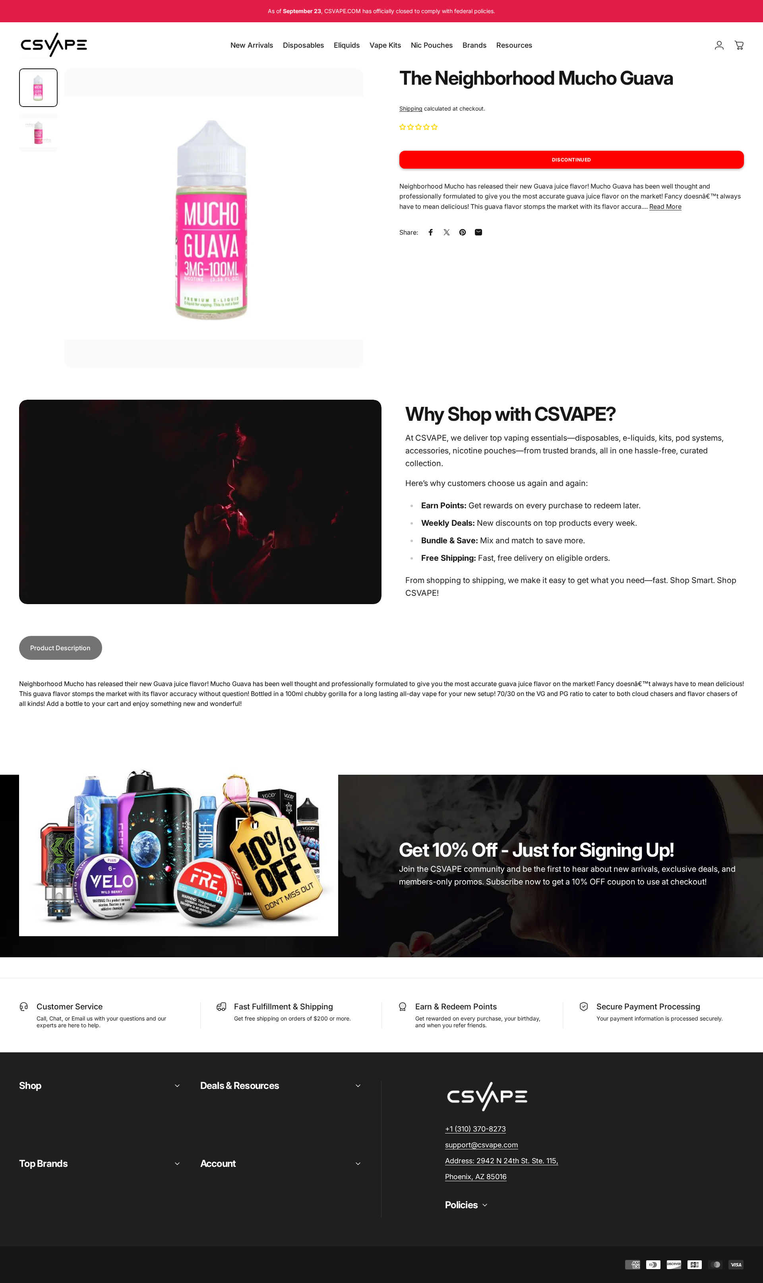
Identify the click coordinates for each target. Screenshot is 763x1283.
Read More (665, 206)
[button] (419, 127)
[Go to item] (38, 87)
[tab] (60, 648)
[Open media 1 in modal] (214, 218)
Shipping (410, 108)
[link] (501, 1161)
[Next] (343, 237)
